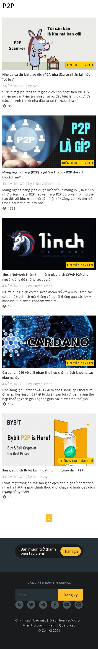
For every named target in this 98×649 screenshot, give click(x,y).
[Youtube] (67, 605)
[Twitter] (31, 605)
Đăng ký (71, 594)
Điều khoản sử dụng (64, 620)
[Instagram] (79, 605)
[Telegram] (43, 605)
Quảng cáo (67, 625)
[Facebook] (55, 605)
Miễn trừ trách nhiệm (39, 625)
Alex (35, 86)
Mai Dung (40, 476)
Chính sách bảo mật (30, 620)
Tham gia (71, 551)
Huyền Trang (42, 286)
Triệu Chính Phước (46, 183)
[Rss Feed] (19, 605)
